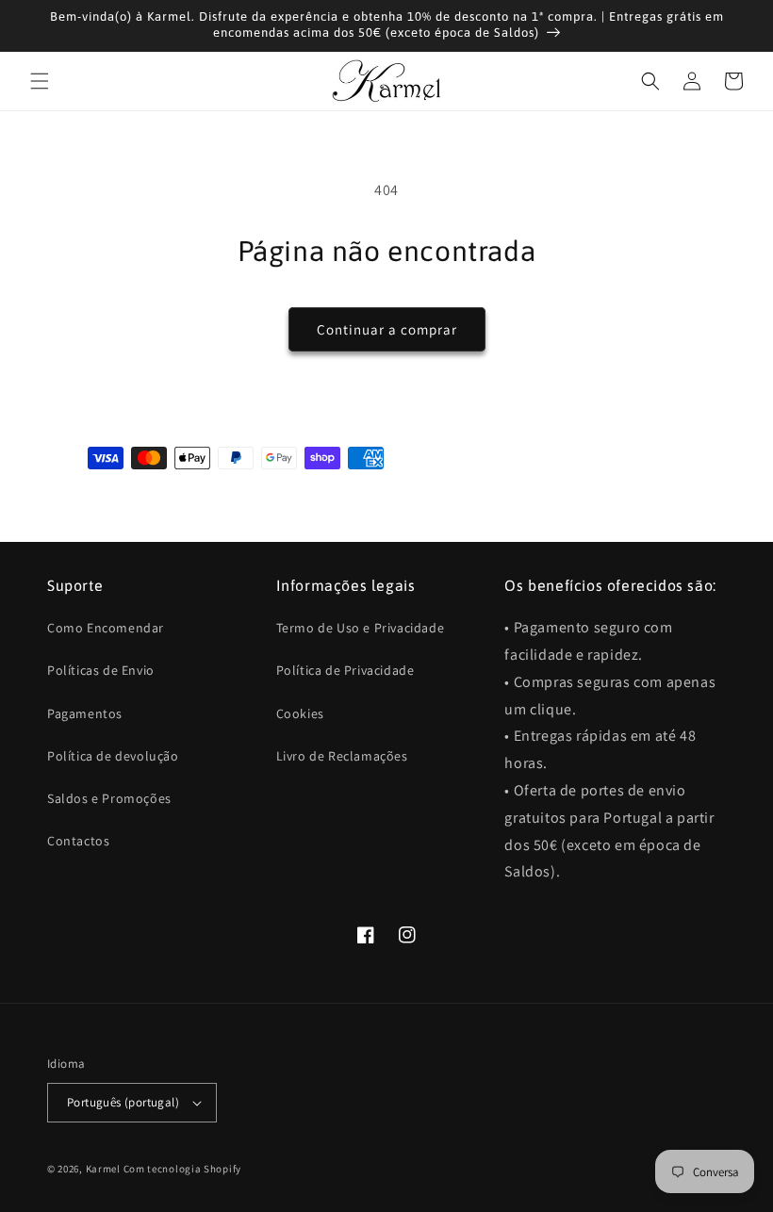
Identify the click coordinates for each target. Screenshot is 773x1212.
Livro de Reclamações (342, 755)
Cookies (300, 713)
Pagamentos (85, 713)
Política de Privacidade (345, 670)
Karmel (103, 1168)
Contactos (78, 840)
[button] (39, 81)
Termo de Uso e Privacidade (360, 627)
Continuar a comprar (387, 329)
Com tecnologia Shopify (182, 1168)
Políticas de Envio (101, 670)
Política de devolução (113, 755)
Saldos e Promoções (109, 798)
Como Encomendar (105, 627)
